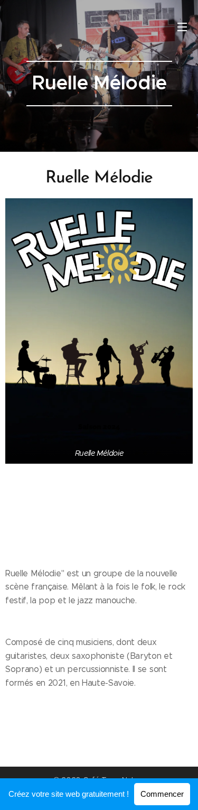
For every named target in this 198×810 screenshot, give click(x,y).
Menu (182, 26)
